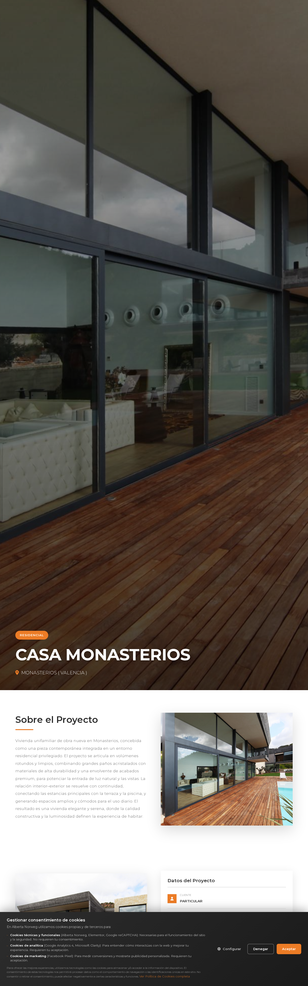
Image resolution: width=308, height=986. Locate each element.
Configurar (231, 949)
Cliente (185, 895)
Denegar (260, 949)
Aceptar (289, 949)
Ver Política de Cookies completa (164, 976)
